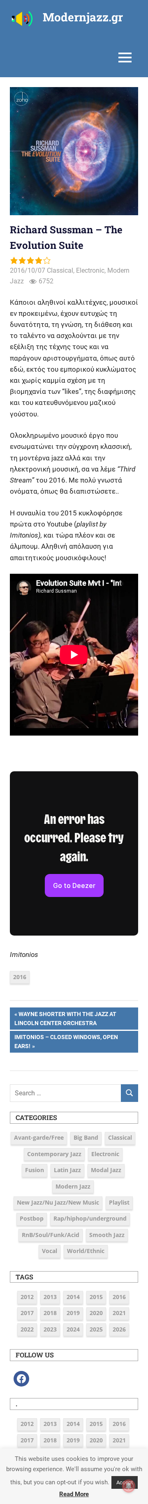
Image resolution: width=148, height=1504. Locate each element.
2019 (73, 1313)
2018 (50, 1313)
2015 (96, 1297)
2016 (19, 977)
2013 (50, 1297)
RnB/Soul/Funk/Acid (50, 1235)
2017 (27, 1313)
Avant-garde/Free (39, 1137)
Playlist (119, 1202)
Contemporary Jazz (54, 1154)
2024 (73, 1329)
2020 (96, 1313)
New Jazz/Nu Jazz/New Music (58, 1202)
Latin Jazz (67, 1170)
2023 (50, 1329)
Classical (60, 270)
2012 (27, 1297)
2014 (73, 1297)
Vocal (49, 1251)
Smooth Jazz (107, 1235)
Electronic (90, 270)
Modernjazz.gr (83, 17)
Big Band (86, 1137)
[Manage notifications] (128, 1486)
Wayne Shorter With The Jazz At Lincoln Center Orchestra (65, 1018)
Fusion (34, 1170)
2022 (27, 1329)
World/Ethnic (85, 1251)
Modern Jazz (73, 1186)
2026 (119, 1329)
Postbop (32, 1218)
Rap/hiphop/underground (90, 1218)
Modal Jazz (106, 1170)
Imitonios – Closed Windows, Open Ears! (66, 1041)
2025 (96, 1329)
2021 (119, 1313)
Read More (74, 1494)
